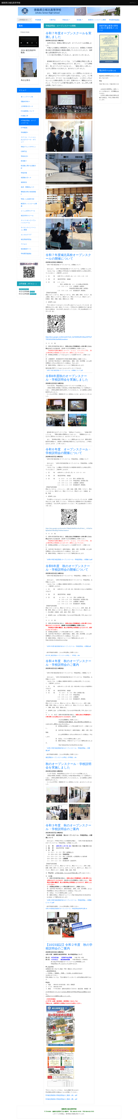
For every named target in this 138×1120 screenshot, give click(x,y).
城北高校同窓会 (26, 239)
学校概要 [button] (38, 20)
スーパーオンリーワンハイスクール (28, 222)
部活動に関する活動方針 (28, 167)
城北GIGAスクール (27, 215)
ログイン (133, 2)
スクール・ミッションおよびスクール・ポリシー (28, 139)
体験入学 (25, 116)
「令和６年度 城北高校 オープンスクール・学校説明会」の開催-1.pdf (69, 559)
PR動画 (24, 127)
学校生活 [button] (65, 20)
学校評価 (24, 173)
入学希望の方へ (26, 106)
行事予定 (53, 20)
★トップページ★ (27, 97)
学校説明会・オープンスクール (28, 122)
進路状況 (24, 182)
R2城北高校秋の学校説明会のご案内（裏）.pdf (61, 1099)
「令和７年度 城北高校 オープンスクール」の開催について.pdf (64, 370)
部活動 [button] (79, 20)
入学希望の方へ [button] (23, 20)
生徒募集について (28, 111)
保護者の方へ (25, 177)
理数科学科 (25, 101)
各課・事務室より (27, 187)
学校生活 (24, 156)
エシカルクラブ (26, 234)
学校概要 (24, 132)
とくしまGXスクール (28, 211)
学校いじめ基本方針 (27, 199)
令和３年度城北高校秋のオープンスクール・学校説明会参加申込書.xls (66, 908)
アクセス (24, 244)
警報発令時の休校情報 (28, 192)
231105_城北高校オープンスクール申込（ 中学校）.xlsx (63, 655)
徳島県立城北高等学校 (11, 3)
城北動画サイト (26, 249)
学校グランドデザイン (28, 147)
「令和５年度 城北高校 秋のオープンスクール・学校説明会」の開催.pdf (68, 646)
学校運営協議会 (114, 20)
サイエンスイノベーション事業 (28, 229)
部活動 (23, 161)
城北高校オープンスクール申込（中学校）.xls (61, 757)
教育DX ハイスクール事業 (97, 20)
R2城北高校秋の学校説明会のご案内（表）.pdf (61, 1095)
